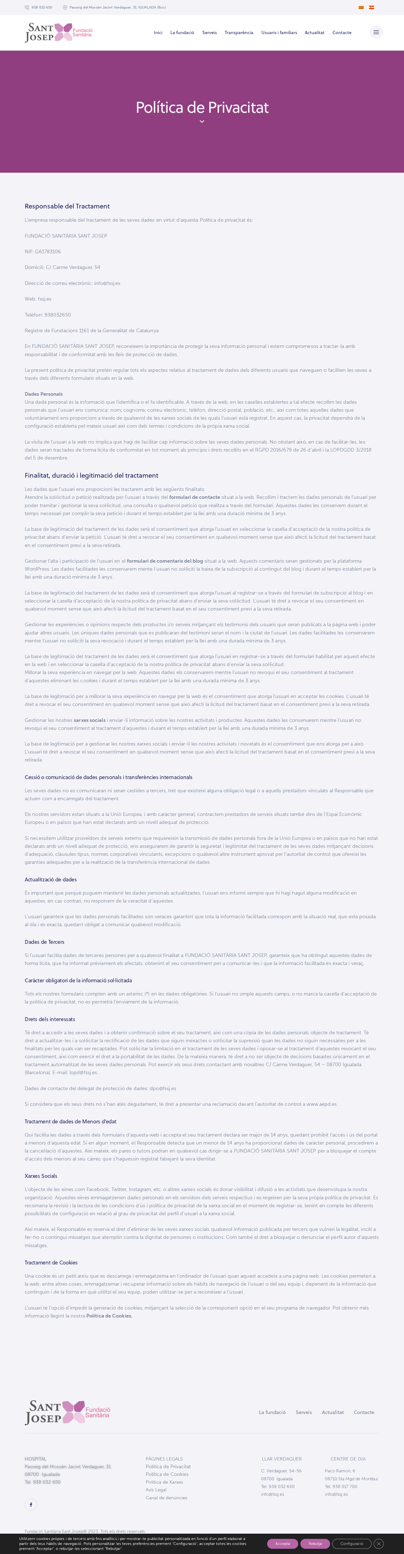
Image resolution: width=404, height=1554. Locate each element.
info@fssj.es (272, 1494)
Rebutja (315, 1543)
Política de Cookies (167, 1474)
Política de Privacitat (168, 1467)
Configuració (352, 1543)
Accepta (282, 1543)
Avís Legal (156, 1489)
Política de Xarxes (164, 1482)
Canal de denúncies (166, 1497)
